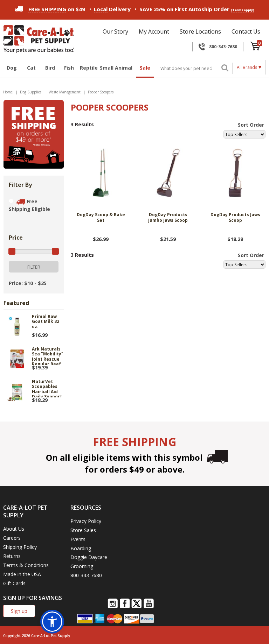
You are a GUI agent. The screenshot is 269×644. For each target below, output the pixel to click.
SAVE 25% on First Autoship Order (196, 9)
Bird (50, 67)
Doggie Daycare (88, 557)
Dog (12, 67)
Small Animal (116, 67)
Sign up (19, 611)
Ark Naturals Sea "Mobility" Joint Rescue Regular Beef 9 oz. (47, 356)
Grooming (81, 566)
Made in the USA (22, 574)
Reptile (88, 67)
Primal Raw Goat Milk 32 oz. (45, 322)
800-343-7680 (223, 47)
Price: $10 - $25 (28, 283)
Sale (145, 67)
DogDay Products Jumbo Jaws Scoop (168, 217)
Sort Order (251, 124)
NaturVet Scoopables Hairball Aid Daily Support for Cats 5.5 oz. (47, 388)
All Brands (247, 67)
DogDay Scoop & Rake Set (101, 217)
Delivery (112, 9)
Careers (12, 538)
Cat (31, 67)
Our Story (115, 31)
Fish (69, 67)
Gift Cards (14, 583)
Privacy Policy (85, 521)
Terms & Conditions (26, 565)
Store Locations (200, 31)
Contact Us (246, 31)
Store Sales (83, 530)
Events (77, 539)
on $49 (56, 9)
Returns (12, 556)
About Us (13, 528)
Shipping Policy (20, 547)
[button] (52, 621)
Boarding (80, 548)
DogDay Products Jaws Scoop (235, 217)
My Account (154, 31)
